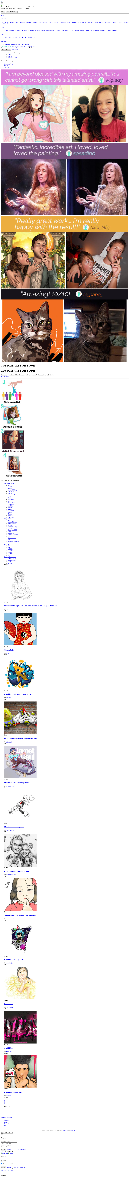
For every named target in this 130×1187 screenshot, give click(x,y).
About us (13, 46)
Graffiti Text (8, 1048)
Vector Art (126, 22)
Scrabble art (8, 1004)
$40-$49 (29, 37)
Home (2, 15)
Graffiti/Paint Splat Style (13, 1092)
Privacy (33, 46)
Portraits (102, 30)
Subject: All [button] (7, 518)
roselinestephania (11, 874)
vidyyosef (8, 742)
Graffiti (56, 22)
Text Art (120, 22)
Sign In (9, 1149)
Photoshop (83, 22)
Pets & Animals (94, 30)
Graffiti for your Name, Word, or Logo (18, 694)
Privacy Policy (73, 1130)
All (2, 22)
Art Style (3, 18)
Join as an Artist (12, 57)
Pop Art (96, 22)
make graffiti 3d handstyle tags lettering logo (20, 738)
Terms (29, 46)
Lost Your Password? (20, 1149)
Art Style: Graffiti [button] (9, 483)
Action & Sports (9, 30)
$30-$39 (23, 37)
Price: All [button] (6, 544)
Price (2, 34)
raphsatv (8, 697)
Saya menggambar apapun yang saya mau (20, 915)
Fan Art (43, 30)
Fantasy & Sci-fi (50, 30)
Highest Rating (15, 44)
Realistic (101, 22)
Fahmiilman (9, 1007)
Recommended (6, 44)
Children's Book (43, 22)
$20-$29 (17, 37)
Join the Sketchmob (6, 1117)
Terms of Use (65, 1130)
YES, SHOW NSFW (11, 12)
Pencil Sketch (75, 22)
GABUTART (10, 786)
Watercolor (5, 23)
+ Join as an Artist (6, 46)
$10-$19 (11, 37)
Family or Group (35, 30)
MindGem (9, 1051)
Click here (18, 48)
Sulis (7, 653)
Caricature (29, 22)
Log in (9, 54)
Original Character (79, 30)
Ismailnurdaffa (10, 919)
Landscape (65, 30)
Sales (22, 44)
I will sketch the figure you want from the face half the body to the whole (30, 606)
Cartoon (35, 22)
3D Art (6, 22)
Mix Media (63, 22)
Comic (51, 22)
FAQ (25, 46)
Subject (3, 27)
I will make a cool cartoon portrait (16, 783)
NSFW (71, 30)
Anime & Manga (20, 22)
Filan (7, 609)
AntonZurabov (10, 830)
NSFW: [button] (6, 565)
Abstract (12, 22)
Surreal (114, 22)
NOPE (3, 12)
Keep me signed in (7, 1164)
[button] (4, 1153)
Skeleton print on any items (14, 827)
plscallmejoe (9, 963)
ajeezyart (8, 1095)
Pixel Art (90, 22)
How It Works (5, 376)
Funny (58, 30)
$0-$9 (6, 37)
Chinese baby (9, 650)
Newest (27, 44)
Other (68, 22)
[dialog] (65, 7)
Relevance (4, 41)
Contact (22, 46)
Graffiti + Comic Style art (13, 960)
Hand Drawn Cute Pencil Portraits (16, 871)
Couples (26, 30)
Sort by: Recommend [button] (10, 557)
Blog (17, 46)
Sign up (10, 56)
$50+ (34, 37)
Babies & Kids (19, 30)
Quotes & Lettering (111, 30)
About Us (7, 1120)
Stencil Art (108, 22)
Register (9, 1167)
